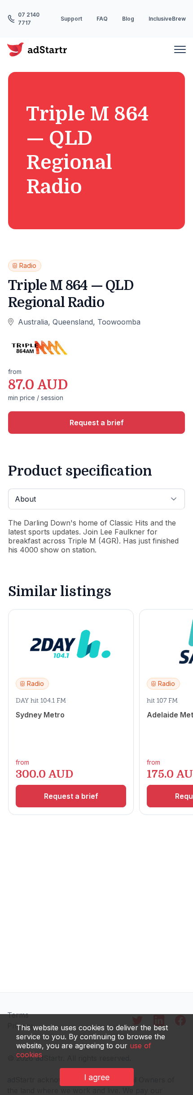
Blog (128, 18)
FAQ (102, 18)
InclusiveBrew (167, 18)
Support (71, 18)
